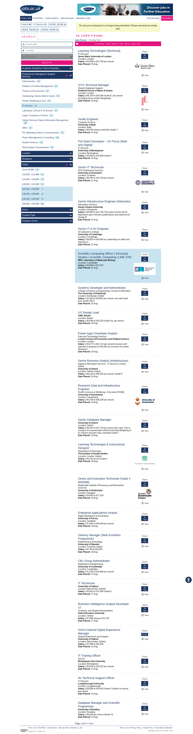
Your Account (153, 18)
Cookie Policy (148, 728)
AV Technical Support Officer (96, 678)
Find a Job (26, 18)
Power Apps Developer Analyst (97, 333)
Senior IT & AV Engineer (93, 228)
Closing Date (95, 40)
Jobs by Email (67, 18)
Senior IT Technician (91, 167)
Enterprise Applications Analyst (97, 512)
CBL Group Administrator (94, 560)
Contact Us (41, 731)
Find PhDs (38, 18)
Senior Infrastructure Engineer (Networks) (104, 201)
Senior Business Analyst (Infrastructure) (103, 360)
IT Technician (86, 583)
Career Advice (51, 18)
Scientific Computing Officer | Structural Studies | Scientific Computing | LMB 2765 (104, 255)
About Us (32, 731)
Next (91, 723)
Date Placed (81, 40)
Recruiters (167, 18)
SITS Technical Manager (93, 85)
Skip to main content (10, 2)
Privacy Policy (136, 728)
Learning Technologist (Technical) (99, 50)
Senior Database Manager (94, 419)
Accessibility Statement (163, 728)
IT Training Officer (89, 655)
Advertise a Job (83, 18)
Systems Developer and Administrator (102, 287)
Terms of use (125, 728)
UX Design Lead (88, 312)
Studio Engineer (88, 119)
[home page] (32, 10)
